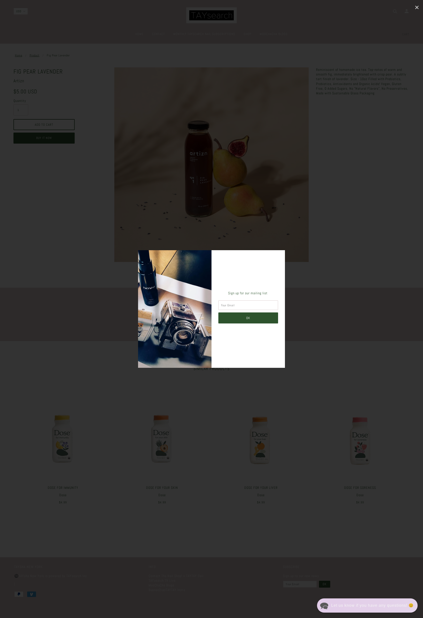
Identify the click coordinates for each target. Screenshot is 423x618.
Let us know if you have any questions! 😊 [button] (372, 605)
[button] (367, 605)
